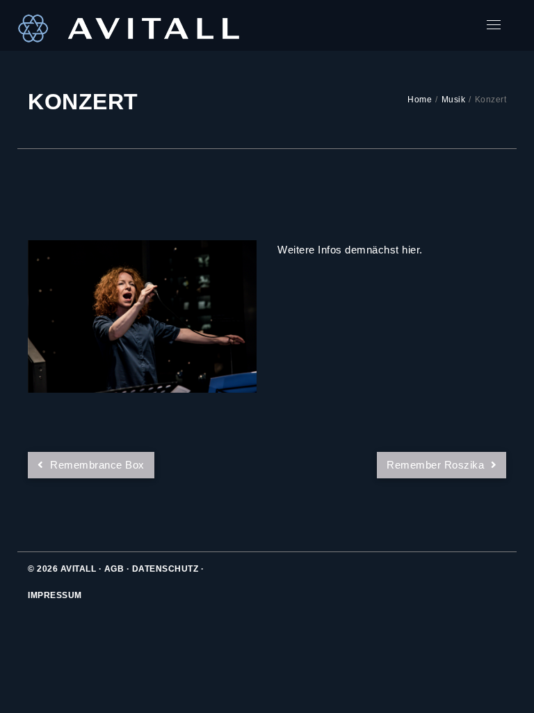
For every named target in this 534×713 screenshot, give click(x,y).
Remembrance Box (96, 465)
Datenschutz (165, 569)
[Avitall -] (129, 25)
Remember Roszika (437, 465)
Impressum (55, 595)
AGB (114, 569)
